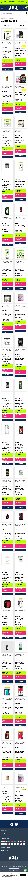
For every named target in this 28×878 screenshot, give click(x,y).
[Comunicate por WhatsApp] (25, 870)
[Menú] (2, 7)
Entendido (23, 875)
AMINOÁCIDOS (13, 17)
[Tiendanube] (14, 871)
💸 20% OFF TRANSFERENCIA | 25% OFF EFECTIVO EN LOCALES (14, 2)
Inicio (2, 17)
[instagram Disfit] (11, 824)
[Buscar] (26, 13)
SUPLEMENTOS (7, 17)
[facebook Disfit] (16, 824)
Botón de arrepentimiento (14, 868)
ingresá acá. (24, 866)
